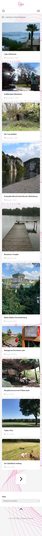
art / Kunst (23, 81)
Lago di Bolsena (10, 54)
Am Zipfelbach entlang (13, 463)
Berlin (22, 344)
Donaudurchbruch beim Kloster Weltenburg (20, 196)
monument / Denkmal (12, 128)
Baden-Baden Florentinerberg (15, 318)
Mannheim (17, 88)
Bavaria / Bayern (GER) (27, 183)
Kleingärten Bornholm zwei (14, 350)
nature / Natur (26, 128)
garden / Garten (30, 85)
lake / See (32, 424)
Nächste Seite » (21, 479)
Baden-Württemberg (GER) (13, 85)
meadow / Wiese (28, 125)
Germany (8, 88)
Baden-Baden (24, 301)
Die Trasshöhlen (10, 134)
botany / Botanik (30, 305)
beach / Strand (25, 48)
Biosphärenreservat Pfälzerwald (16, 390)
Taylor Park (8, 430)
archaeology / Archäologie (13, 121)
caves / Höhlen (30, 121)
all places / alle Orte (11, 48)
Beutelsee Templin (11, 254)
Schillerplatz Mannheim (13, 94)
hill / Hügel (17, 125)
